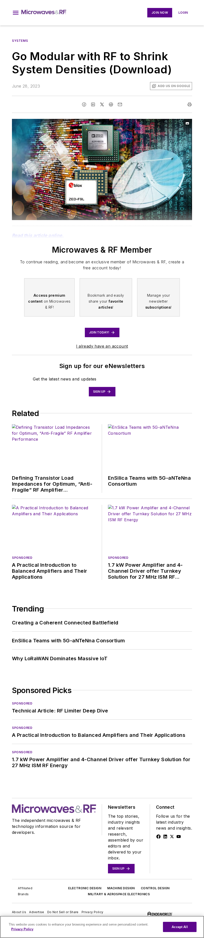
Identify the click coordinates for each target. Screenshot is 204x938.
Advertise (36, 912)
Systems (20, 41)
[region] (102, 927)
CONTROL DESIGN (155, 888)
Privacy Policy (92, 912)
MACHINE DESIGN (121, 888)
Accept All (180, 927)
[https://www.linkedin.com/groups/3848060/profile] (165, 836)
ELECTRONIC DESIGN (84, 888)
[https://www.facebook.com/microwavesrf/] (158, 836)
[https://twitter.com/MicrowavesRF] (171, 836)
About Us (19, 912)
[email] (119, 104)
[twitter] (102, 104)
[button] (15, 12)
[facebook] (84, 104)
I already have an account (102, 346)
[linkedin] (93, 104)
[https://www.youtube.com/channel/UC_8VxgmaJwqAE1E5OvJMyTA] (178, 836)
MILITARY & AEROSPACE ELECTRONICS (119, 894)
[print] (189, 104)
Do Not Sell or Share (63, 912)
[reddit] (110, 104)
